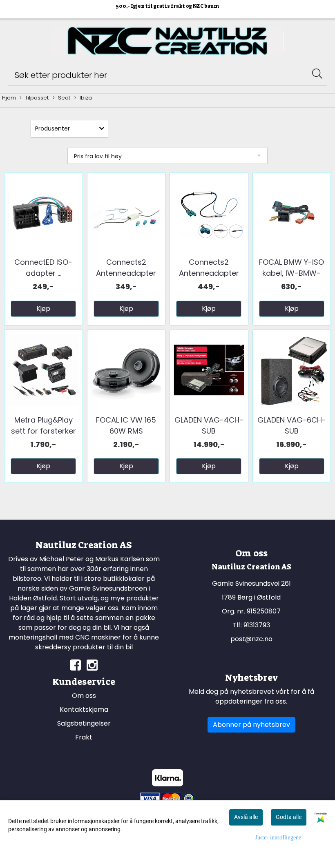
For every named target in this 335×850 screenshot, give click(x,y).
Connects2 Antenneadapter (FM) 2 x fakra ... (126, 273)
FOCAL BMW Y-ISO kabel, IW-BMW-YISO (291, 273)
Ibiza (86, 97)
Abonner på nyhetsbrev (251, 724)
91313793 (256, 625)
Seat (64, 97)
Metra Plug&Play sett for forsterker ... (43, 431)
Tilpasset (37, 97)
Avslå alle (246, 817)
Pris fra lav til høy (98, 156)
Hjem (9, 97)
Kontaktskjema (84, 709)
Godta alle (289, 817)
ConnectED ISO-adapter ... (43, 267)
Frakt (83, 737)
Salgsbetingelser (84, 723)
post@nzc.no (251, 639)
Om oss (84, 695)
